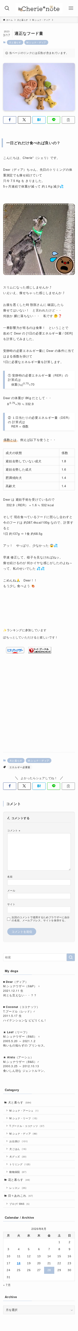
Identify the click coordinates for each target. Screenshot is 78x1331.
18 (18, 1263)
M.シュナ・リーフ (23, 1118)
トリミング (19, 1164)
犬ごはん (17, 1149)
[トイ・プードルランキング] (39, 652)
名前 (9, 876)
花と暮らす (19, 1180)
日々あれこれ (20, 1196)
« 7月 (7, 1285)
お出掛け (18, 1141)
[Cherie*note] (39, 8)
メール (11, 890)
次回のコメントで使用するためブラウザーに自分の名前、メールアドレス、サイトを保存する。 (41, 919)
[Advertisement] (39, 708)
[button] (9, 120)
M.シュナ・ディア (36, 42)
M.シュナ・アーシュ (23, 1110)
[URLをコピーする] (68, 120)
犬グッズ (17, 1156)
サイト (11, 904)
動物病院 (17, 1172)
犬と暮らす (15, 42)
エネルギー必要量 (19, 767)
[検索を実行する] (71, 957)
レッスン (17, 1187)
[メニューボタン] (71, 8)
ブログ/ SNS (19, 1203)
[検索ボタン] (7, 8)
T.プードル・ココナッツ (26, 1126)
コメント (13, 830)
